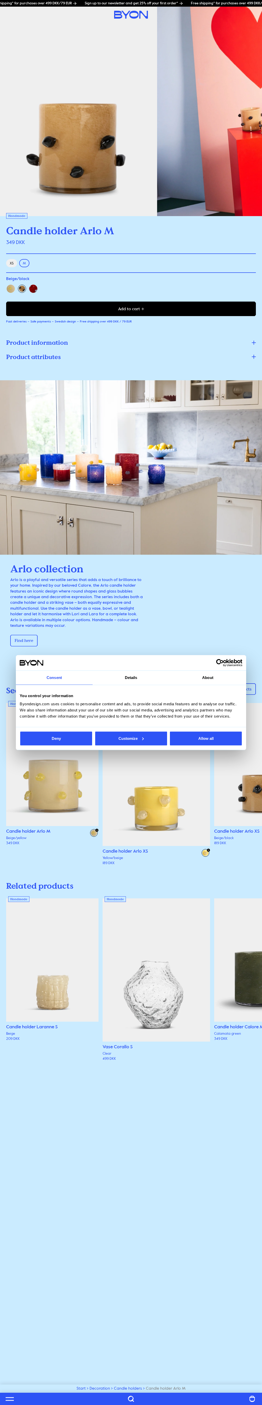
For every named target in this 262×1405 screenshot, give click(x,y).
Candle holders (128, 1389)
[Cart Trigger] (252, 1399)
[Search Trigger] (131, 1399)
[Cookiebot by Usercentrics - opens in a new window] (220, 663)
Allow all (206, 738)
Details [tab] (131, 677)
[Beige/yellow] (10, 288)
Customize (128, 738)
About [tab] (207, 677)
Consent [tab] (54, 677)
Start (81, 1389)
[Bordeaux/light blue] (33, 288)
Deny (56, 738)
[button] (131, 343)
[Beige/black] (22, 288)
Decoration (100, 1389)
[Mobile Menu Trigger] (10, 1399)
